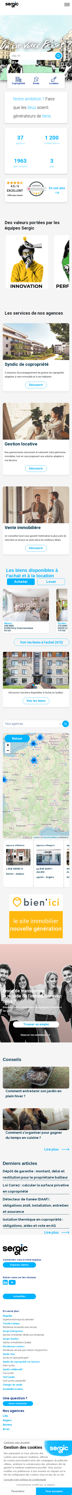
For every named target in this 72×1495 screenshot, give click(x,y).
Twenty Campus (11, 1323)
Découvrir (36, 385)
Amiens (7, 1424)
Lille (5, 1415)
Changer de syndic (13, 1385)
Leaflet (36, 837)
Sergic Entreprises (13, 1331)
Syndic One (9, 1354)
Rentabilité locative (13, 1389)
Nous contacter (18, 1403)
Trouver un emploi (36, 1024)
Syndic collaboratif (12, 1369)
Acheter (21, 582)
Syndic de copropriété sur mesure (21, 1362)
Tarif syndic (9, 1377)
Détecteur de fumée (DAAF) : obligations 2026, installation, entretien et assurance (35, 1205)
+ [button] (8, 745)
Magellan (7, 1316)
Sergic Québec (11, 1339)
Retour (17, 738)
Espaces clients (19, 1265)
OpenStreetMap (50, 837)
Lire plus (51, 1149)
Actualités (19, 1296)
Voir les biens (36, 701)
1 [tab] (33, 685)
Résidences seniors (14, 1346)
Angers (7, 1420)
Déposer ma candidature (34, 1035)
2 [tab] (36, 685)
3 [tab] (38, 685)
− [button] (8, 750)
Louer (51, 582)
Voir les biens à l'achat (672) (41, 642)
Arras (6, 1429)
